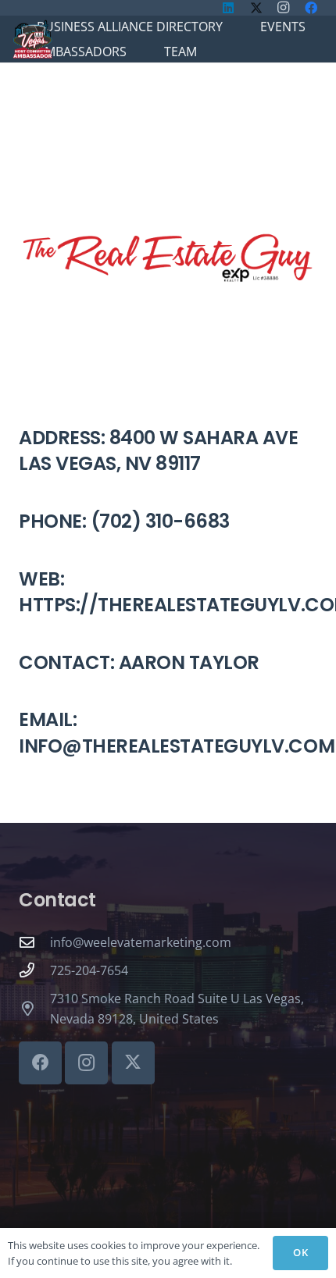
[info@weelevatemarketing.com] (34, 941)
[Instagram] (86, 1062)
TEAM (180, 51)
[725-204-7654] (34, 970)
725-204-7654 (89, 970)
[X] (133, 1062)
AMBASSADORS (82, 51)
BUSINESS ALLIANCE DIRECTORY (130, 26)
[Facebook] (40, 1062)
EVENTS (283, 26)
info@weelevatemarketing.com (140, 942)
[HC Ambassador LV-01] (32, 39)
